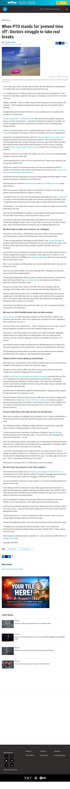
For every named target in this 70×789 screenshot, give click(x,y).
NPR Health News (26, 549)
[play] (5, 9)
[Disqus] (35, 720)
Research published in (19, 119)
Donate (62, 3)
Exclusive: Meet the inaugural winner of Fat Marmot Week (33, 623)
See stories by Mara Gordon (12, 569)
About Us (28, 751)
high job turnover (31, 183)
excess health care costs (49, 183)
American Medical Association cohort (51, 137)
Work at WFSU (30, 755)
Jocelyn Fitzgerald (55, 240)
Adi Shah (56, 432)
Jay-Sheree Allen (32, 280)
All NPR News (6, 20)
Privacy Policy (44, 755)
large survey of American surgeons (33, 400)
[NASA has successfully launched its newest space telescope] (8, 651)
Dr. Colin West (62, 197)
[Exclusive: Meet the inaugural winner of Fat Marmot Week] (8, 624)
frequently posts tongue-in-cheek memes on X (46, 472)
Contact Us (43, 751)
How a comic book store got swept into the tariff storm (32, 664)
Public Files (57, 751)
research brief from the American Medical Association (28, 376)
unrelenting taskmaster (38, 257)
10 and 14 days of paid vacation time (23, 147)
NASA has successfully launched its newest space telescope (34, 650)
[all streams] (67, 9)
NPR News (17, 620)
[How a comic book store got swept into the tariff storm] (8, 664)
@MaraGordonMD (11, 538)
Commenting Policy (59, 755)
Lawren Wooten (8, 317)
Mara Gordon (11, 42)
